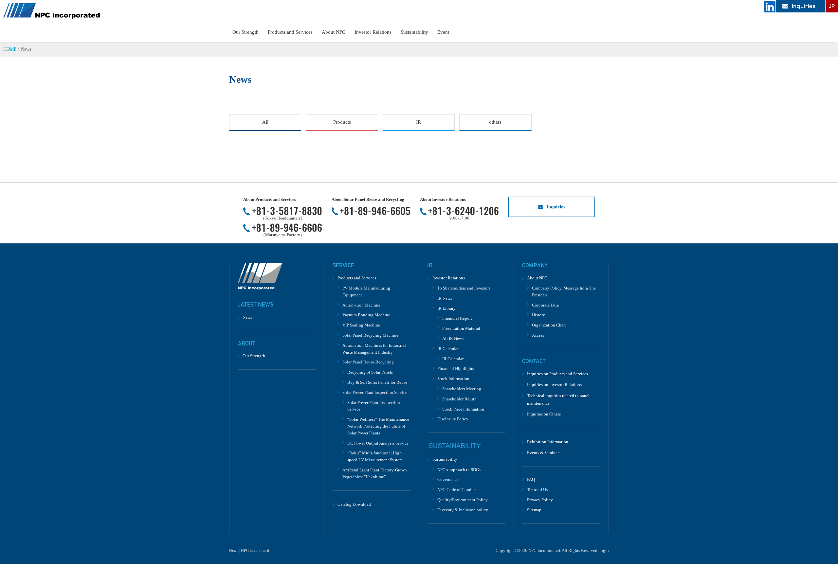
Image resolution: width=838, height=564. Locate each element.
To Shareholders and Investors (463, 288)
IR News (444, 298)
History (538, 314)
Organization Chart (549, 325)
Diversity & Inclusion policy (462, 509)
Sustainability (414, 32)
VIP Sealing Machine (361, 325)
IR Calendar (453, 358)
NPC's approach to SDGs (459, 469)
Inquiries (555, 206)
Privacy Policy (540, 499)
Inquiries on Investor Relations (554, 384)
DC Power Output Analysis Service (378, 443)
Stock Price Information (463, 409)
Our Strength (245, 32)
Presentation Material (461, 328)
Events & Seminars (543, 452)
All (265, 122)
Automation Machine (361, 305)
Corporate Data (545, 305)
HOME (10, 49)
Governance (448, 479)
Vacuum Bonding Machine (366, 314)
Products (342, 122)
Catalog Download (354, 504)
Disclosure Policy (452, 418)
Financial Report (457, 318)
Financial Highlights (455, 368)
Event (443, 32)
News (247, 317)
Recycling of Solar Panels (370, 372)
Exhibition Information (547, 441)
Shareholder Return (459, 399)
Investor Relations (373, 32)
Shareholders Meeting (461, 388)
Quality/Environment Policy (462, 499)
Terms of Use (538, 489)
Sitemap (534, 509)
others (495, 122)
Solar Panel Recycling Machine (370, 335)
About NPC (333, 32)
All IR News (453, 338)
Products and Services (290, 32)
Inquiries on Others (544, 414)
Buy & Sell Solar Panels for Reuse (377, 382)
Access (538, 335)
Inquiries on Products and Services (557, 373)
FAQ (531, 479)
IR (418, 122)
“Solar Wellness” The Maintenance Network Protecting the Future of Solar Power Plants (378, 426)
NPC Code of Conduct (457, 489)
